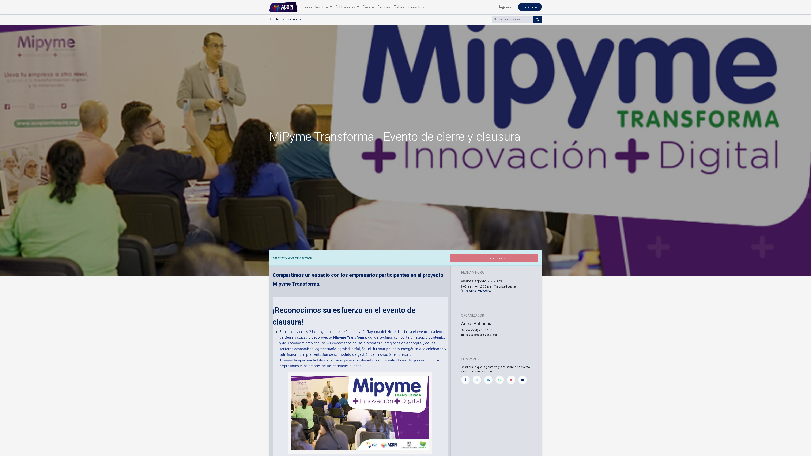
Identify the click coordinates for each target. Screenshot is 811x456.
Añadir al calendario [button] (478, 291)
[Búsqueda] (537, 19)
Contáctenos (530, 7)
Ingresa (505, 7)
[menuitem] (308, 7)
